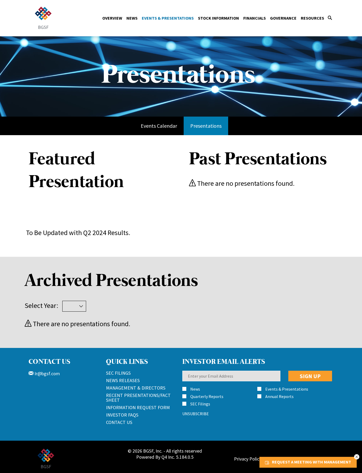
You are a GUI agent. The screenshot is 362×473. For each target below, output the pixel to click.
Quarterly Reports (206, 396)
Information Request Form (138, 407)
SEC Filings (118, 373)
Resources (312, 18)
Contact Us (119, 422)
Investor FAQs (122, 415)
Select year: (41, 305)
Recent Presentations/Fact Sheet (138, 397)
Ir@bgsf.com (46, 373)
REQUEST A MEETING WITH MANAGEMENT (311, 462)
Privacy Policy (247, 459)
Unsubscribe (195, 413)
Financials (254, 18)
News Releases (123, 380)
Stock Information (218, 18)
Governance (283, 18)
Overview (112, 18)
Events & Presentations (168, 18)
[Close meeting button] (356, 456)
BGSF (43, 27)
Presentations (206, 125)
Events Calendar (159, 125)
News (132, 18)
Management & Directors (135, 388)
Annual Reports (279, 396)
